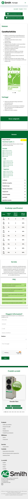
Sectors (4, 437)
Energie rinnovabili (6, 426)
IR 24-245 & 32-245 (8, 153)
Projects (4, 464)
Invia (5, 358)
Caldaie (7, 404)
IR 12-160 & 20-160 (8, 150)
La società (4, 460)
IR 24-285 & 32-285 (8, 155)
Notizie (4, 466)
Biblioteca (4, 435)
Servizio (3, 444)
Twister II (14, 400)
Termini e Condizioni (11, 492)
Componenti (5, 439)
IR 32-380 (6, 156)
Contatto (3, 449)
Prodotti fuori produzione (8, 432)
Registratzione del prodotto (8, 451)
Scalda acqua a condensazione (16, 404)
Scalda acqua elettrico (7, 424)
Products (3, 422)
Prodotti (21, 8)
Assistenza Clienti (6, 455)
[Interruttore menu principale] (25, 2)
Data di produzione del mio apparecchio (11, 453)
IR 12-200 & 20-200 (8, 152)
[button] (12, 92)
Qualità (4, 462)
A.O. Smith (16, 8)
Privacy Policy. (18, 492)
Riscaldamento (6, 430)
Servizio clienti (5, 446)
